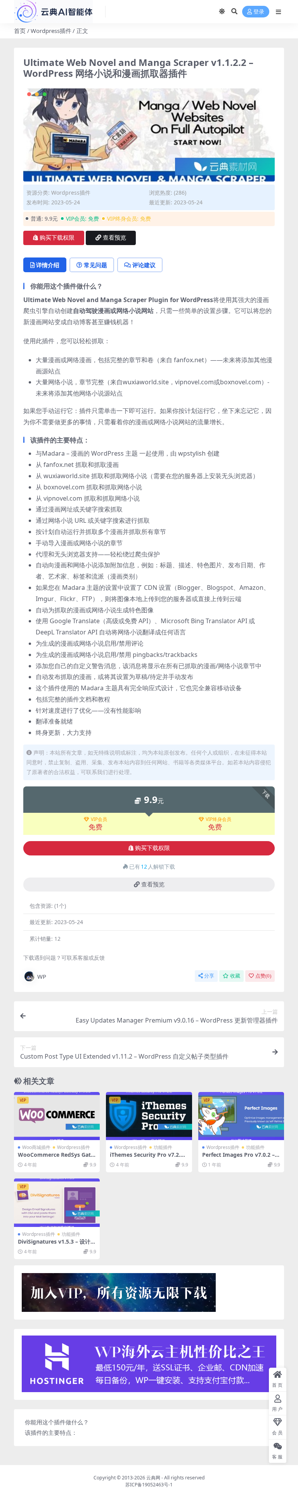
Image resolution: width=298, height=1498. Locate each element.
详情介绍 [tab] (47, 265)
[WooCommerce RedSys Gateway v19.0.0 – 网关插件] (57, 1116)
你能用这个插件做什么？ (57, 1422)
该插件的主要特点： (51, 1432)
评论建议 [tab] (144, 265)
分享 (209, 976)
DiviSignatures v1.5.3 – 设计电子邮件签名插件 (57, 1245)
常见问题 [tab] (95, 265)
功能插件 (163, 1147)
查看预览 (114, 238)
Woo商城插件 (36, 1147)
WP (41, 976)
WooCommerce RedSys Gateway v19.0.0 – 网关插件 (56, 1158)
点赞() (263, 976)
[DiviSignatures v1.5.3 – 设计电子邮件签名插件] (57, 1202)
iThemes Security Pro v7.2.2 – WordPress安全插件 (149, 1158)
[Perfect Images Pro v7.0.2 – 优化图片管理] (241, 1116)
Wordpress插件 (51, 31)
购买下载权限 (57, 238)
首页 (20, 31)
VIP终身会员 (218, 819)
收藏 (235, 976)
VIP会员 (99, 819)
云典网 (153, 1477)
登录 (258, 12)
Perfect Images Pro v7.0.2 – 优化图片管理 (238, 1158)
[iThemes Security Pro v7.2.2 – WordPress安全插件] (149, 1116)
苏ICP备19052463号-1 (149, 1484)
